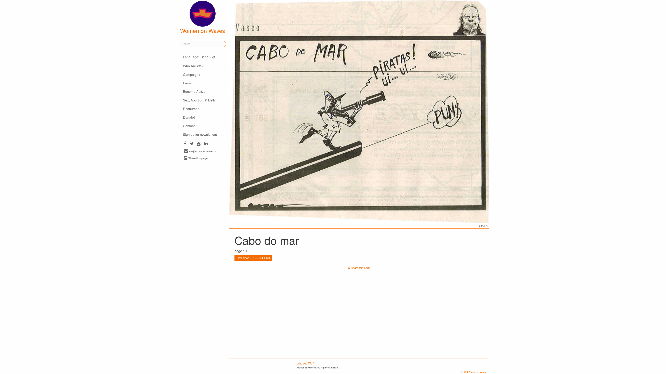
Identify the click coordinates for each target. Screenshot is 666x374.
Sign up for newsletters (200, 134)
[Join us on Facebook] (185, 143)
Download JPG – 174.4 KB (253, 258)
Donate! (189, 117)
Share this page (197, 158)
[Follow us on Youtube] (199, 143)
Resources (191, 108)
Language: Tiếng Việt (199, 56)
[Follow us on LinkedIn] (206, 143)
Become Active (194, 91)
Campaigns (191, 74)
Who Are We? (193, 65)
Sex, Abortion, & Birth (199, 100)
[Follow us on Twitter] (191, 143)
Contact (189, 125)
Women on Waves (202, 30)
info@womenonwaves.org (202, 151)
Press (187, 83)
